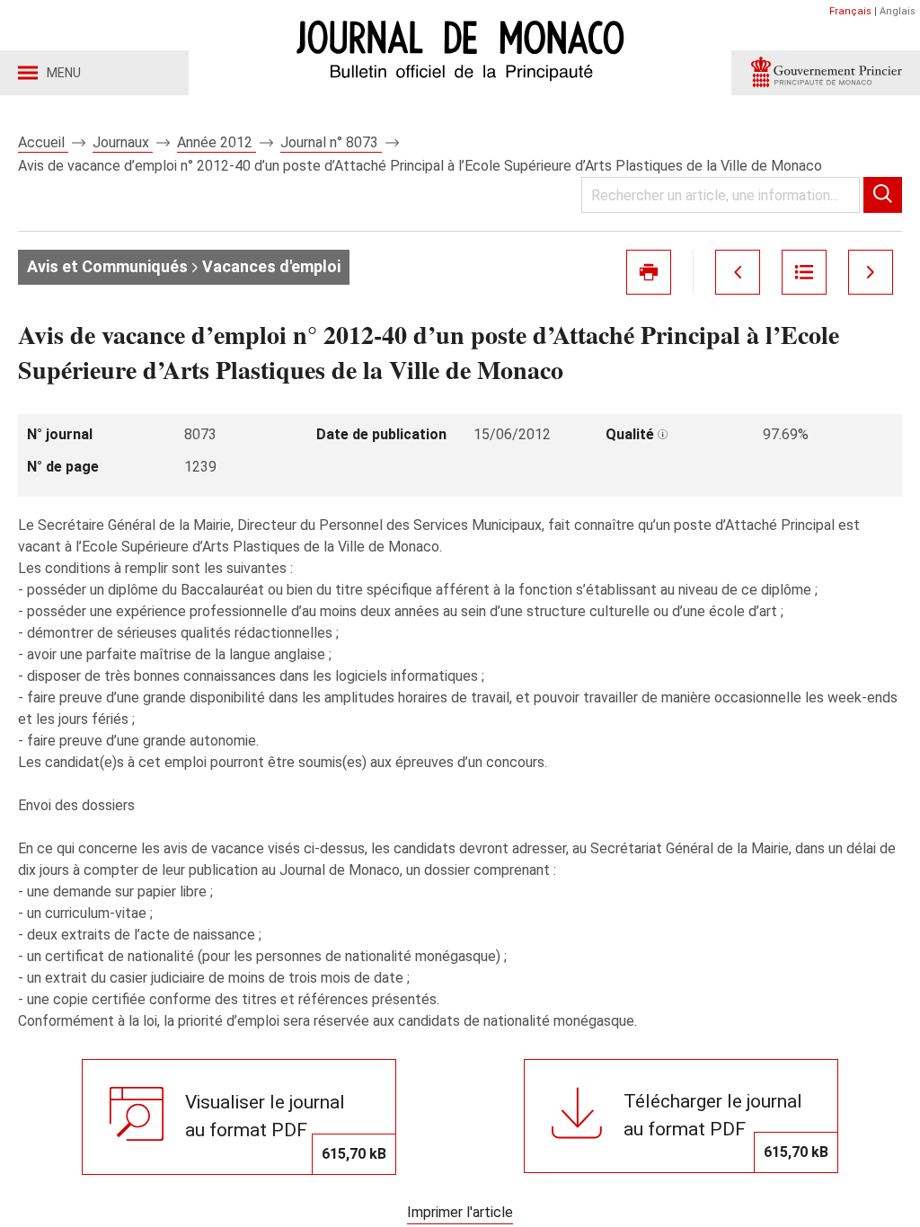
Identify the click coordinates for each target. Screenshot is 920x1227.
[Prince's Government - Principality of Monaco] (825, 72)
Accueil (43, 142)
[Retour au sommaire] (804, 272)
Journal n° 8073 (331, 142)
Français (850, 11)
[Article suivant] (870, 272)
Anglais (898, 11)
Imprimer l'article (460, 1212)
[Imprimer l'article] (648, 272)
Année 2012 (216, 142)
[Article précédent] (737, 272)
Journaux (123, 142)
